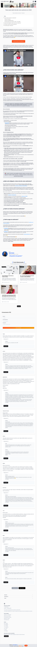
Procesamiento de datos (7, 617)
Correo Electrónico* (5, 319)
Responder (5, 346)
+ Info (26, 645)
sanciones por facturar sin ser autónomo (21, 185)
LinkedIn (6, 623)
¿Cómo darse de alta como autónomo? (10, 17)
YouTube (6, 625)
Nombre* (4, 316)
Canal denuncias (6, 619)
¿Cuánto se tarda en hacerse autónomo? (11, 24)
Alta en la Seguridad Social (9, 20)
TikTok (6, 628)
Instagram (6, 624)
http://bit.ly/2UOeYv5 (22, 573)
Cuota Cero (6, 231)
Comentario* (4, 322)
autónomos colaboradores (12, 194)
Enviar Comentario (18, 327)
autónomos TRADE (24, 196)
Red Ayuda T (6, 596)
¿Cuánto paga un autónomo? (9, 25)
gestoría (11, 368)
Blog (6, 629)
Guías (5, 598)
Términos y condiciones (7, 614)
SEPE (24, 365)
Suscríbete (6, 636)
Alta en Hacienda (7, 19)
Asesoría (5, 594)
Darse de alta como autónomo (18, 41)
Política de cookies (7, 618)
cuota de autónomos (27, 234)
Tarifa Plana (6, 228)
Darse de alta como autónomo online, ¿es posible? (12, 21)
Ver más (19, 306)
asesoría (11, 396)
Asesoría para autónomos (18, 245)
